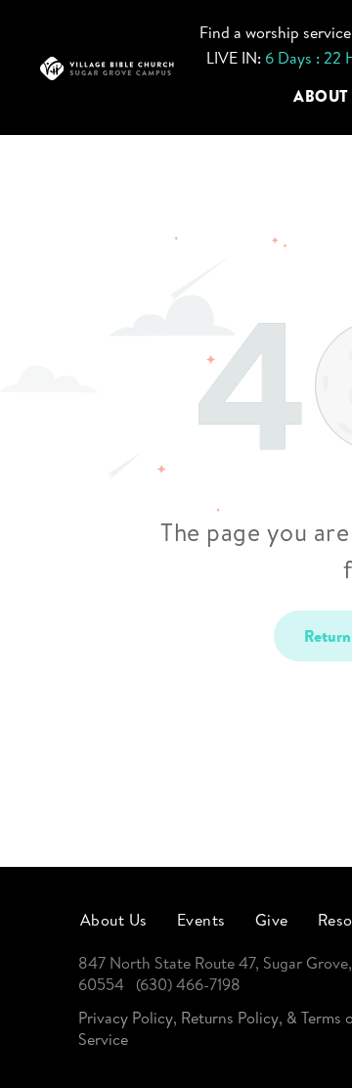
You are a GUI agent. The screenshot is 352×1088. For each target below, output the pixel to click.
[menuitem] (114, 918)
